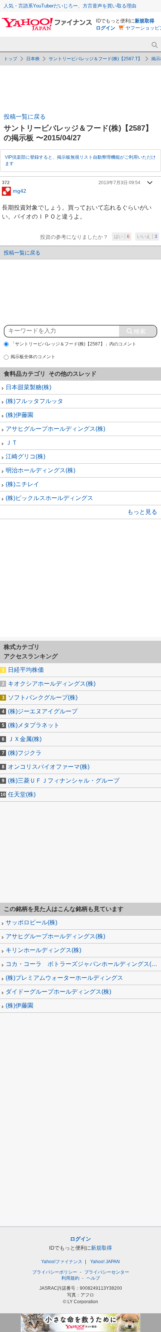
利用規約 (70, 1278)
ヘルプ (93, 1278)
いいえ (147, 236)
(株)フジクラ (25, 753)
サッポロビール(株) (31, 922)
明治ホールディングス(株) (40, 470)
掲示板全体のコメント (32, 356)
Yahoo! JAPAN (105, 1261)
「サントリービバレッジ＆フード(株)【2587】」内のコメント (73, 344)
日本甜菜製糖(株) (28, 387)
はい (122, 236)
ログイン (105, 28)
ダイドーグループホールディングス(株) (58, 991)
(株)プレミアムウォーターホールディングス (64, 978)
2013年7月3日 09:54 (119, 182)
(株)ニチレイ (22, 484)
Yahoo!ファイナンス (61, 1261)
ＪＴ (12, 442)
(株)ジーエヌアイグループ (43, 711)
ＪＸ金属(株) (25, 739)
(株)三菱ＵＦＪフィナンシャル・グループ (63, 780)
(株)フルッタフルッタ (34, 401)
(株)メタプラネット (34, 725)
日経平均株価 (26, 670)
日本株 (33, 58)
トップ (10, 58)
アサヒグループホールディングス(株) (55, 429)
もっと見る (142, 512)
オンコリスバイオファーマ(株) (48, 766)
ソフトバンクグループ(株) (43, 697)
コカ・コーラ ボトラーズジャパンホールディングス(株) (82, 964)
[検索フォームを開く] (154, 45)
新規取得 (144, 21)
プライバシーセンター (106, 1272)
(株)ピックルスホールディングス (49, 498)
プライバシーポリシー (54, 1272)
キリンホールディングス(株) (43, 950)
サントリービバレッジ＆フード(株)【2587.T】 (95, 58)
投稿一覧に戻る (25, 116)
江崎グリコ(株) (25, 456)
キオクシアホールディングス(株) (51, 683)
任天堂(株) (22, 794)
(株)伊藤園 (19, 415)
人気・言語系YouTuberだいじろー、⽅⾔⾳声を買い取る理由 (70, 6)
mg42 (19, 190)
